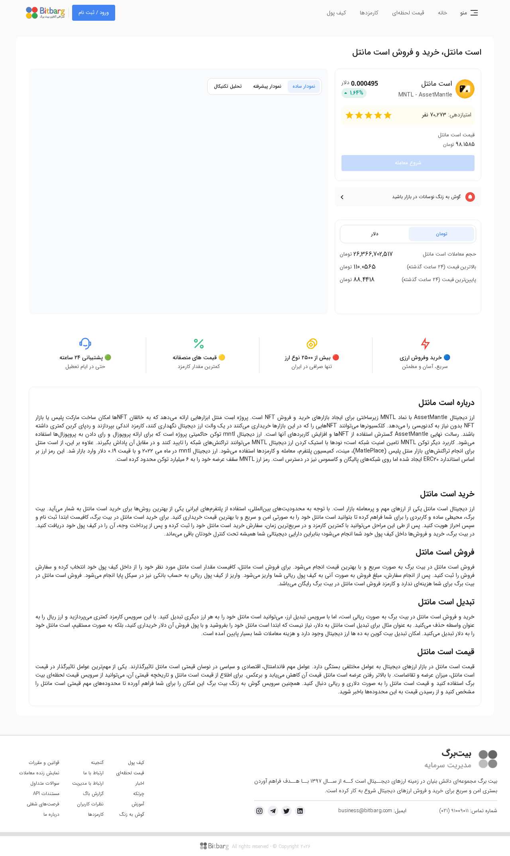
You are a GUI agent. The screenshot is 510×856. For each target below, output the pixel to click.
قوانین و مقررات (44, 762)
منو (463, 12)
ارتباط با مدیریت (88, 783)
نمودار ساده (303, 86)
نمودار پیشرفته (267, 86)
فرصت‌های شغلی (43, 804)
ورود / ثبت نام (93, 12)
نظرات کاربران (90, 804)
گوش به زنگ (131, 814)
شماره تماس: (468, 811)
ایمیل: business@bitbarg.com (372, 811)
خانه (442, 12)
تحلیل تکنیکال (228, 86)
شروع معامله (408, 163)
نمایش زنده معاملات (39, 773)
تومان (441, 234)
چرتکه (138, 793)
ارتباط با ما (93, 773)
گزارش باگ (93, 793)
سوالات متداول (44, 783)
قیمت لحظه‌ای (408, 12)
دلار (374, 234)
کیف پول (336, 12)
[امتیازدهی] (349, 115)
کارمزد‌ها (96, 814)
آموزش (137, 804)
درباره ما (51, 814)
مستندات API (46, 793)
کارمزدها (369, 12)
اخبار (139, 783)
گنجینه (97, 762)
